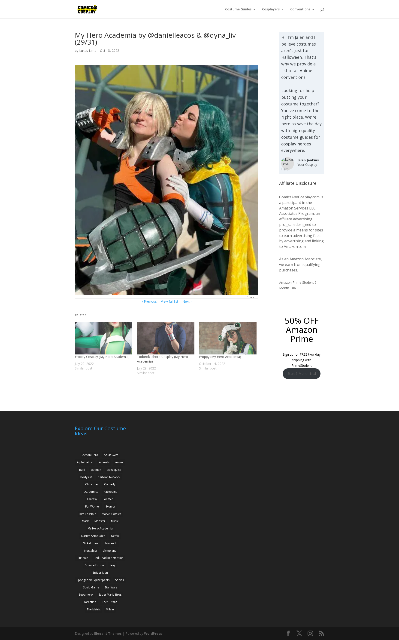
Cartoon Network (109, 477)
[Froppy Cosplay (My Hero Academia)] (103, 338)
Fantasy (92, 499)
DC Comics (91, 492)
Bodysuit (86, 477)
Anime (119, 462)
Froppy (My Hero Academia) (220, 356)
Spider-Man (100, 573)
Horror (110, 506)
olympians (109, 551)
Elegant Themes (108, 633)
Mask (85, 521)
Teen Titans (109, 602)
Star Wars (111, 587)
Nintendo (111, 543)
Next (186, 301)
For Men (108, 499)
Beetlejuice (114, 470)
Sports (119, 580)
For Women (92, 506)
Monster (99, 521)
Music (114, 521)
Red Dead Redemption (109, 558)
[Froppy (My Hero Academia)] (228, 338)
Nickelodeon (91, 543)
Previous (150, 301)
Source (251, 297)
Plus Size (82, 558)
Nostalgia (90, 551)
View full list (169, 301)
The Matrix (93, 609)
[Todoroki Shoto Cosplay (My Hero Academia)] (165, 338)
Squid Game (91, 587)
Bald (82, 470)
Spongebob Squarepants (93, 580)
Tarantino (90, 602)
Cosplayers (271, 9)
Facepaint (110, 492)
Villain (110, 609)
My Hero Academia (100, 528)
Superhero (86, 595)
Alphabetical (85, 462)
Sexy (112, 565)
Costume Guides (238, 9)
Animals (104, 462)
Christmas (91, 484)
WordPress (153, 633)
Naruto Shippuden (93, 536)
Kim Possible (87, 514)
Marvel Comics (111, 514)
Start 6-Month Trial (301, 373)
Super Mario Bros (110, 595)
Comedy (109, 484)
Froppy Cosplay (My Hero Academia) (102, 356)
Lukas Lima (87, 50)
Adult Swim (111, 455)
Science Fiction (94, 565)
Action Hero (90, 455)
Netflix (115, 536)
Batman (96, 470)
